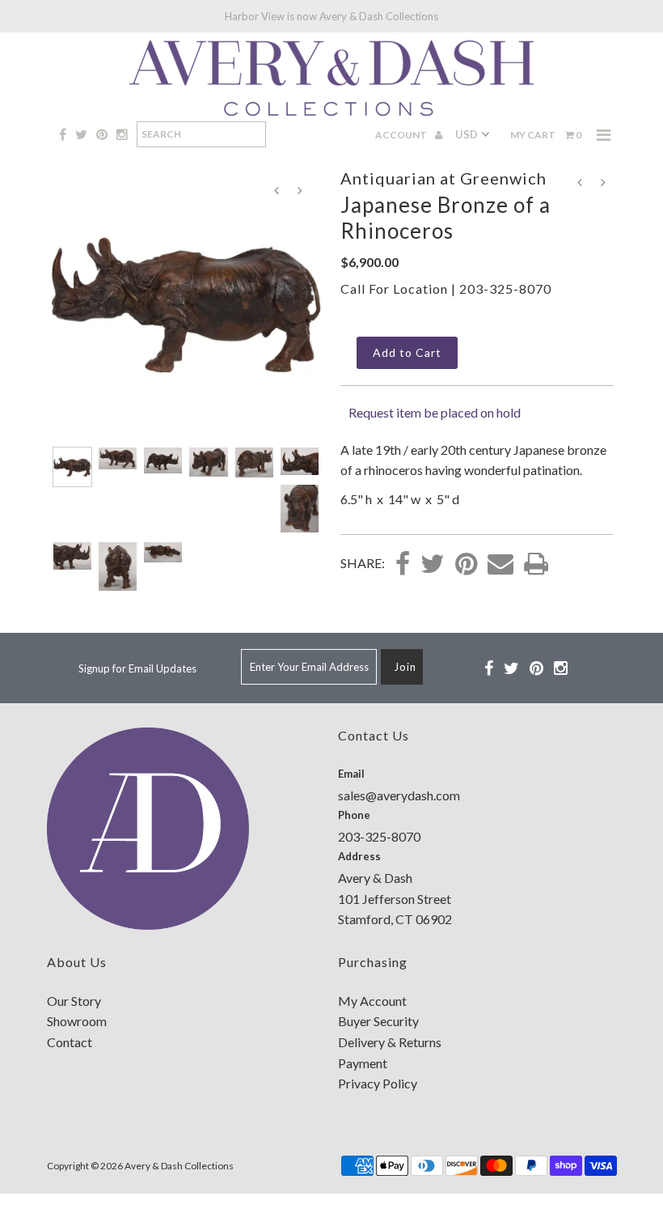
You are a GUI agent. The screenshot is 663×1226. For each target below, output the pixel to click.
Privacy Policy (377, 1083)
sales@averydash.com (399, 795)
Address (359, 856)
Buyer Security (378, 1021)
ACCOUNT (402, 135)
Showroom (77, 1021)
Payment (362, 1063)
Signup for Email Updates (137, 668)
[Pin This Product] (466, 565)
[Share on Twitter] (432, 565)
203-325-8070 (505, 288)
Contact (69, 1042)
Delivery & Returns (389, 1042)
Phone (354, 814)
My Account (372, 1000)
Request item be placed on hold (434, 412)
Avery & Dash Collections (179, 1166)
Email (351, 773)
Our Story (74, 1000)
